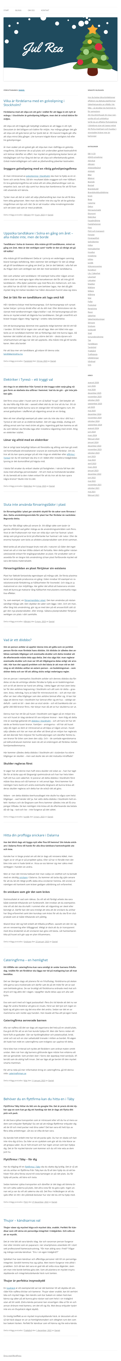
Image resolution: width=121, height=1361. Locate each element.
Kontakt (45, 10)
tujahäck (11, 1288)
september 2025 (95, 403)
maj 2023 (92, 460)
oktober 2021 (93, 488)
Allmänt (27, 214)
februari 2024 (93, 438)
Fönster (91, 234)
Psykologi (92, 305)
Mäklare (91, 287)
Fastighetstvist (94, 224)
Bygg (90, 199)
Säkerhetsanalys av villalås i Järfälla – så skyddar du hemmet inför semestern (102, 108)
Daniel (22, 90)
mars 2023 (92, 467)
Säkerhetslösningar (96, 319)
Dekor (90, 206)
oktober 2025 (93, 400)
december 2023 (94, 446)
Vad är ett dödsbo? (18, 640)
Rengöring (92, 308)
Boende (91, 181)
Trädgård (28, 1330)
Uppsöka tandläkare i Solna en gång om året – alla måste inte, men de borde (38, 235)
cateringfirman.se (17, 1073)
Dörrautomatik (94, 210)
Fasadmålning (94, 220)
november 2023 (95, 449)
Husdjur (91, 252)
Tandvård (28, 361)
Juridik (26, 816)
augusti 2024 (93, 428)
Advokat (91, 160)
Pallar (90, 301)
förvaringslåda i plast (34, 600)
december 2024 (94, 414)
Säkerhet (92, 315)
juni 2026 (92, 386)
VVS (89, 365)
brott (90, 196)
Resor (90, 312)
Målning (91, 294)
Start (6, 10)
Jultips (90, 259)
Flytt (26, 1202)
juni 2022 (92, 477)
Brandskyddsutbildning (98, 192)
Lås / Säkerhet (94, 273)
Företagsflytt (93, 238)
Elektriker (28, 486)
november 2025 (95, 396)
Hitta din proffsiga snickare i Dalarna (31, 835)
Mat (25, 1080)
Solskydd (92, 329)
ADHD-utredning (95, 157)
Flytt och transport (96, 231)
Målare (91, 291)
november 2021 (95, 484)
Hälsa (90, 245)
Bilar (90, 174)
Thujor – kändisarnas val (22, 1220)
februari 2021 (93, 495)
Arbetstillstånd (94, 167)
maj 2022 (92, 481)
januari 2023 (93, 470)
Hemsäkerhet (94, 248)
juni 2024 (92, 431)
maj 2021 (92, 491)
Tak (89, 340)
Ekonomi (92, 213)
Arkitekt (91, 171)
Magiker (91, 284)
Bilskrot (91, 178)
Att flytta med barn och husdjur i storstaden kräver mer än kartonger (102, 132)
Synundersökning (95, 336)
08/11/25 (91, 153)
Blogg (18, 10)
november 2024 (95, 417)
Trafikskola (92, 354)
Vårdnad (91, 361)
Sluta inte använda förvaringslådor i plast (35, 504)
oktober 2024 (93, 421)
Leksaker (92, 280)
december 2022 (94, 474)
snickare (23, 877)
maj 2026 (92, 389)
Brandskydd (93, 188)
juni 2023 (92, 456)
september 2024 (95, 424)
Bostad (91, 185)
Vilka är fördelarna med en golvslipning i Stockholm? (34, 103)
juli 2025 (91, 407)
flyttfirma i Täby (32, 1166)
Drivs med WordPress (12, 1355)
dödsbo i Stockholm (41, 720)
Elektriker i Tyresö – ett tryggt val (28, 379)
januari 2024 (93, 442)
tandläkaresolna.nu (13, 354)
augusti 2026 (93, 382)
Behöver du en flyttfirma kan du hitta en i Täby (39, 1099)
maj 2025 (92, 410)
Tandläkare (93, 343)
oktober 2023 (93, 453)
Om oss (31, 10)
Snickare (27, 941)
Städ (90, 333)
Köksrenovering (95, 266)
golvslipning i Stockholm (38, 176)
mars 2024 (92, 435)
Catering (91, 203)
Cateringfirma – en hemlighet (26, 960)
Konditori (92, 269)
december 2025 (94, 393)
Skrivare (91, 322)
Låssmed (92, 277)
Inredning (92, 255)
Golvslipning (93, 241)
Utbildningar (93, 357)
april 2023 (92, 463)
